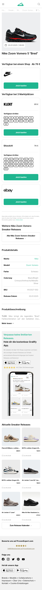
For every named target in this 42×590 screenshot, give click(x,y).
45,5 (31, 121)
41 (26, 118)
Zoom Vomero (28, 10)
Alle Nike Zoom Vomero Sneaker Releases (21, 237)
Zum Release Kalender (20, 525)
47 (31, 165)
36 (6, 159)
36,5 (11, 159)
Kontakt (5, 583)
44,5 (21, 121)
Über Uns (17, 580)
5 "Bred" (38, 10)
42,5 (6, 121)
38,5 (6, 118)
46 (6, 124)
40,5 (21, 118)
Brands (5, 578)
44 (16, 121)
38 (21, 159)
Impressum (6, 580)
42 (31, 118)
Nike (19, 10)
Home (4, 10)
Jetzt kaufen (21, 85)
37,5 (16, 159)
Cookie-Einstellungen (19, 583)
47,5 (6, 169)
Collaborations (25, 578)
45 (26, 121)
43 (11, 121)
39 (11, 118)
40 (16, 118)
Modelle (13, 578)
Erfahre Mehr (19, 220)
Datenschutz (28, 580)
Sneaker (11, 10)
